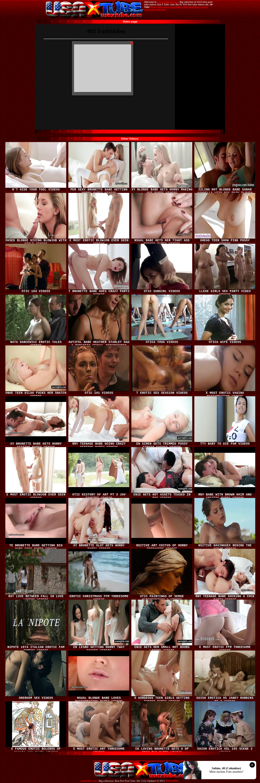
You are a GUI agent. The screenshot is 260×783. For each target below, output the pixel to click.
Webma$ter (172, 781)
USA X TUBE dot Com (167, 2)
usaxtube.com (89, 781)
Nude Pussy (161, 9)
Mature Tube (156, 7)
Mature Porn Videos (172, 7)
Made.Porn (188, 7)
